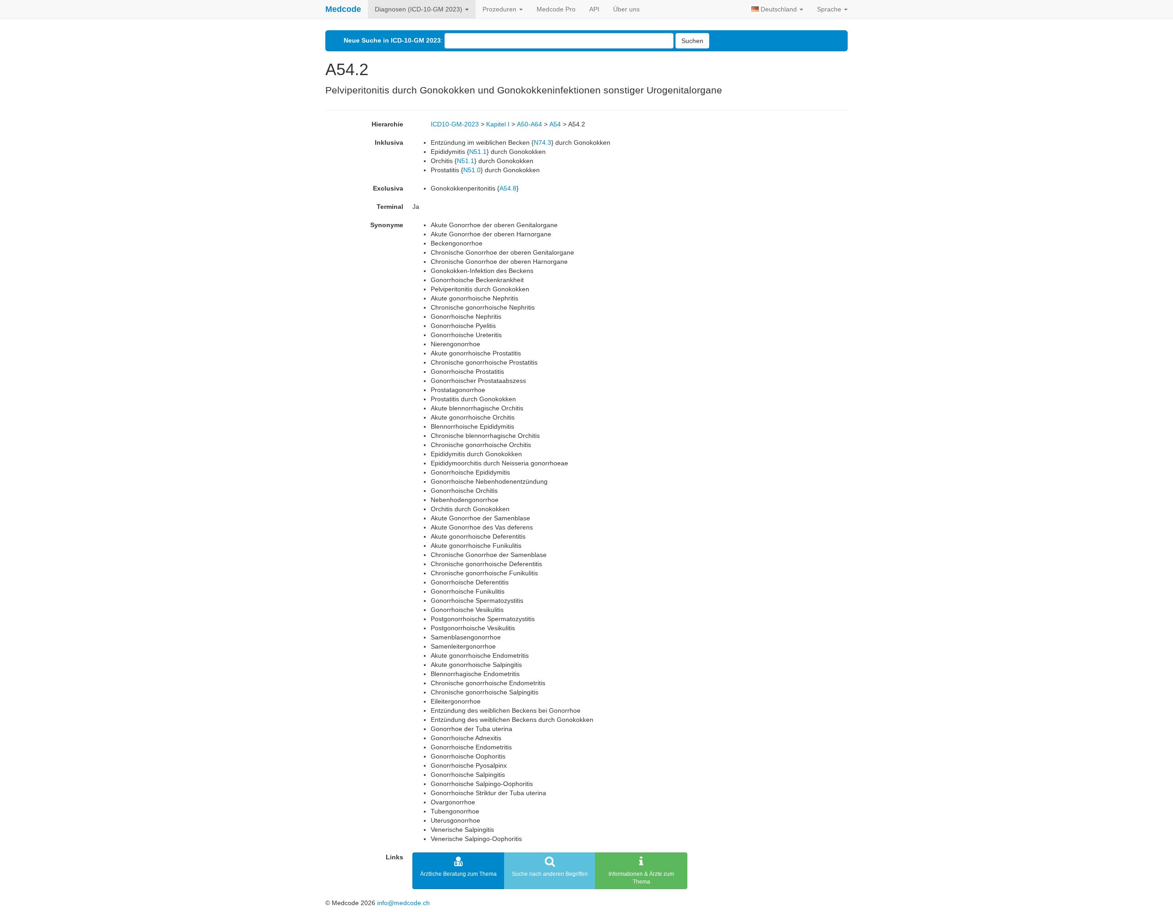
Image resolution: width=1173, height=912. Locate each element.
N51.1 (478, 151)
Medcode (343, 9)
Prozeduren (500, 9)
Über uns (626, 9)
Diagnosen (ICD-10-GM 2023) (419, 9)
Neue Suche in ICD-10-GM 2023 (392, 40)
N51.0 (472, 170)
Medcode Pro (556, 9)
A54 (555, 124)
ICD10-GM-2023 (455, 124)
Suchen (692, 40)
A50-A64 (529, 124)
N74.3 (542, 142)
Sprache (830, 9)
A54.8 (507, 188)
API (594, 9)
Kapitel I (498, 124)
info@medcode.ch (403, 903)
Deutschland (779, 9)
